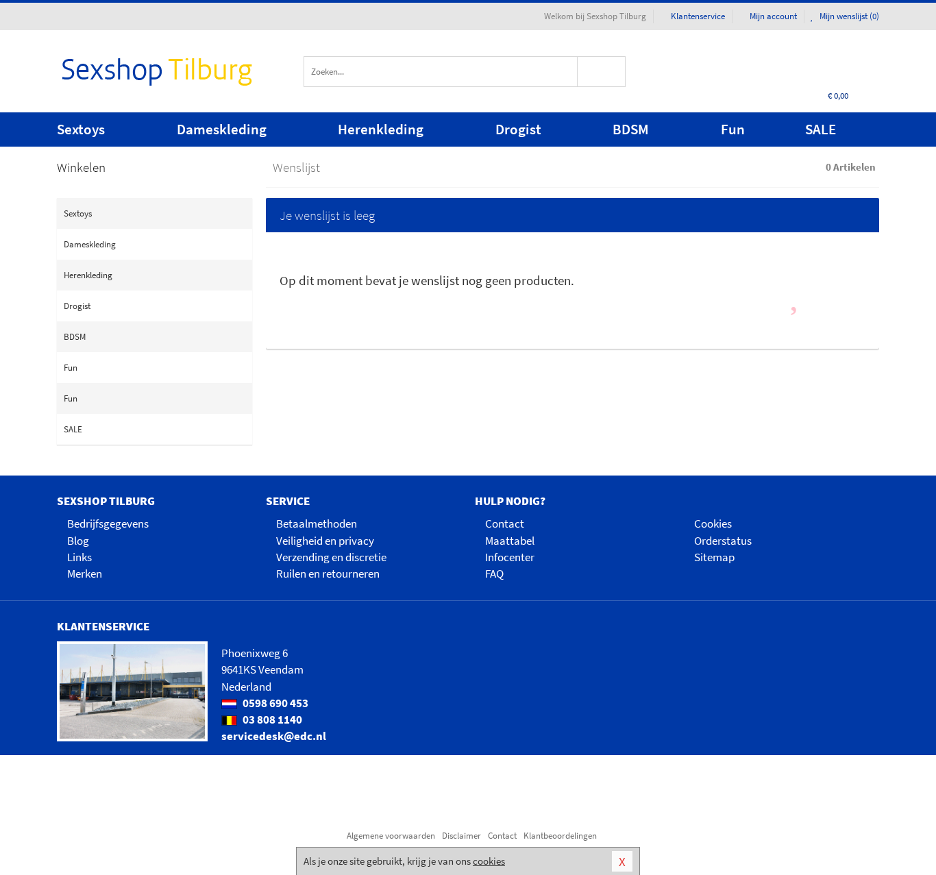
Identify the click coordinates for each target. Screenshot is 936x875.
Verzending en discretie (331, 557)
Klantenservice (698, 16)
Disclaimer (461, 835)
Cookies (713, 523)
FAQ (494, 573)
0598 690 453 (274, 703)
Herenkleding (380, 129)
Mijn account (773, 16)
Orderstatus (723, 540)
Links (79, 557)
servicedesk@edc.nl (273, 735)
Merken (84, 573)
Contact (504, 523)
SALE (820, 129)
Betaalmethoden (316, 523)
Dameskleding (222, 129)
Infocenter (509, 557)
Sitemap (714, 557)
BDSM (631, 129)
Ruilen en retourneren (328, 573)
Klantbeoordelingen (560, 835)
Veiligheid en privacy (325, 540)
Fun (733, 129)
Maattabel (509, 540)
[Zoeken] (602, 71)
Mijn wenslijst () (848, 16)
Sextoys (81, 129)
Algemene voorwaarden (391, 835)
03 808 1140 (271, 719)
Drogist (518, 129)
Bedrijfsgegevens (108, 523)
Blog (78, 540)
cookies (489, 860)
